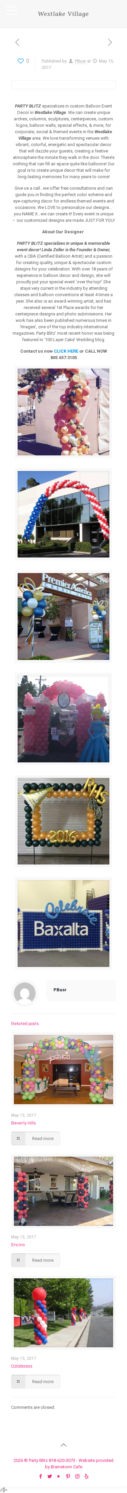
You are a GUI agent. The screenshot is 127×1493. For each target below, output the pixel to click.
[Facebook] (40, 1476)
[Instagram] (77, 1476)
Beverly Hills (23, 1123)
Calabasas (21, 1366)
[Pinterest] (68, 1476)
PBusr (80, 61)
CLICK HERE (66, 351)
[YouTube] (59, 1476)
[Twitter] (50, 1476)
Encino (18, 1244)
